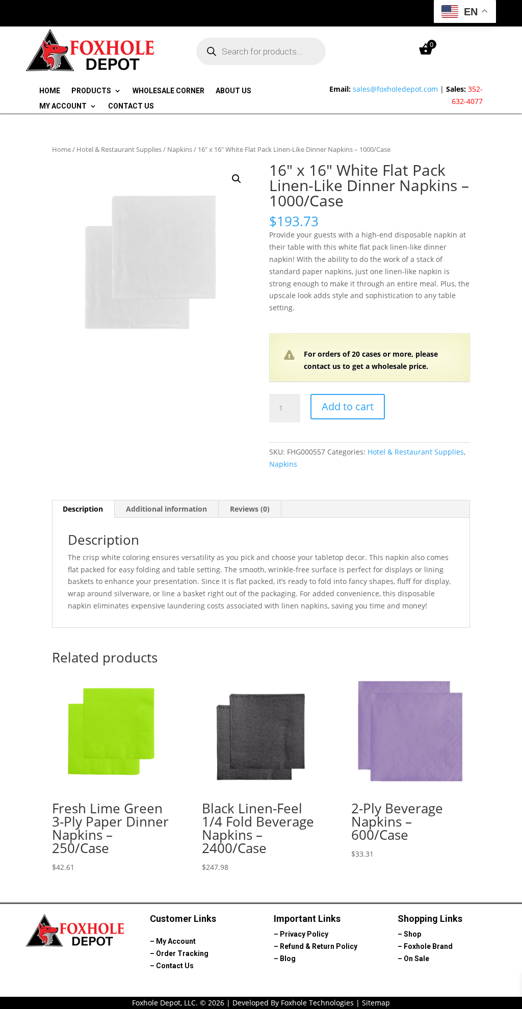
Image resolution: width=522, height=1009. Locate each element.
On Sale (416, 958)
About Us (233, 91)
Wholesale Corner (168, 91)
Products (91, 91)
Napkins (179, 149)
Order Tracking (182, 953)
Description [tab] (83, 509)
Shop (412, 934)
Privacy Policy (304, 934)
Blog (288, 958)
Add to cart (348, 406)
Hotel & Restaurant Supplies (119, 149)
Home (49, 91)
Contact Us (131, 106)
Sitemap (376, 1002)
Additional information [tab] (166, 509)
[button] (236, 179)
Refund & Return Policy (318, 946)
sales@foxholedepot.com (395, 89)
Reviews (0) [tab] (250, 509)
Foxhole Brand (428, 946)
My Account (63, 106)
